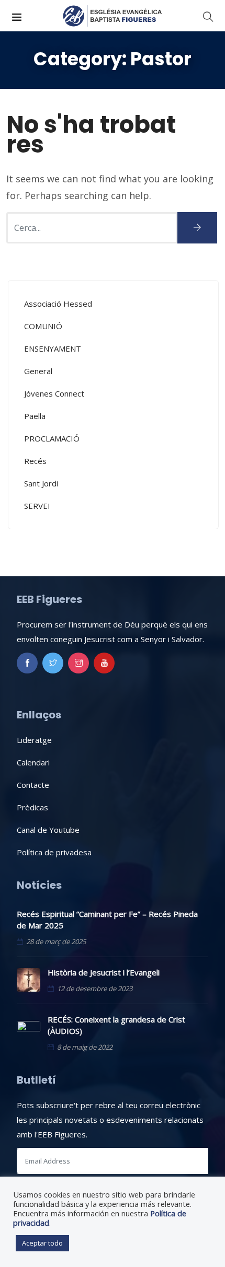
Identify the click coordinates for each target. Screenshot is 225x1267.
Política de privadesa (54, 852)
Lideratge (34, 740)
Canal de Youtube (48, 829)
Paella (35, 416)
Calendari (33, 762)
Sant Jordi (41, 483)
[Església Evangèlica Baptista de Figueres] (112, 15)
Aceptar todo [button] (42, 1243)
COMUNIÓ (43, 326)
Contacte (33, 785)
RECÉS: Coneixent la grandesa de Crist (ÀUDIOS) (116, 1025)
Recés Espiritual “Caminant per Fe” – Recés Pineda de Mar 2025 (107, 920)
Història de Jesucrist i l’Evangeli (104, 972)
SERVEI (37, 506)
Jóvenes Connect (54, 393)
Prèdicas (32, 807)
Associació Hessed (58, 303)
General (38, 371)
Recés (35, 461)
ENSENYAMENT (52, 348)
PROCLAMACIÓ (52, 438)
